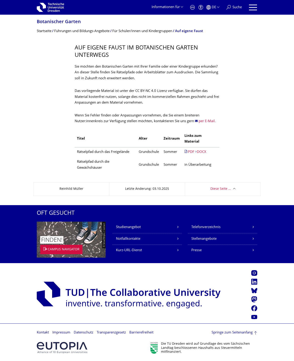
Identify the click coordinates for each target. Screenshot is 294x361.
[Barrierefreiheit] (200, 7)
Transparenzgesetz (111, 332)
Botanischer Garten (59, 22)
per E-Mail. (207, 121)
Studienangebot (128, 227)
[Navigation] (253, 7)
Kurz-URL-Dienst (129, 250)
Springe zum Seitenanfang (232, 332)
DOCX (201, 152)
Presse (196, 250)
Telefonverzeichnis (205, 227)
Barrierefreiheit (141, 332)
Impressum (61, 332)
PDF (191, 152)
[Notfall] (192, 7)
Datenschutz (83, 332)
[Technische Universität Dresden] (50, 7)
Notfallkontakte (128, 239)
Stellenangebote (204, 239)
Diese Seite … (220, 188)
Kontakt (43, 332)
